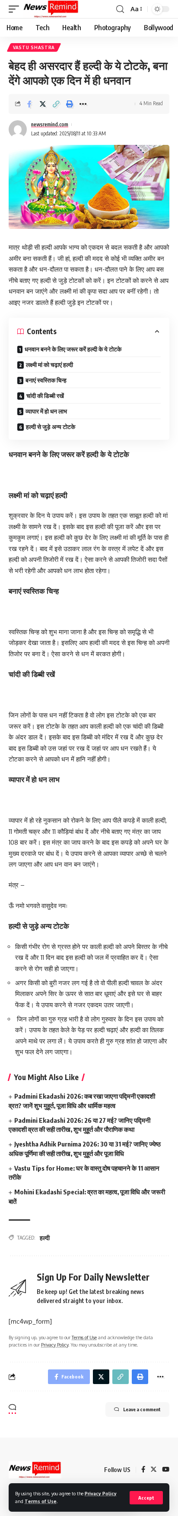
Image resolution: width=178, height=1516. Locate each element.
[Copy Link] (56, 104)
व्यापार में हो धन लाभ (46, 411)
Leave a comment (142, 1409)
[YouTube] (165, 1470)
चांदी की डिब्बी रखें (45, 395)
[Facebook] (143, 1470)
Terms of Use (41, 1501)
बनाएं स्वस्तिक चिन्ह (46, 380)
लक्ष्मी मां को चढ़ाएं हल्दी (49, 364)
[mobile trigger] (16, 9)
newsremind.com (49, 124)
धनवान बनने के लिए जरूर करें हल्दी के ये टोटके (73, 349)
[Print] (70, 104)
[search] (120, 9)
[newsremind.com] (51, 9)
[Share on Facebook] (29, 104)
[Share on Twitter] (43, 104)
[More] (83, 104)
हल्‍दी (45, 1237)
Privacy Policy (101, 1493)
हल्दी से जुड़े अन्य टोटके (50, 426)
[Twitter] (153, 1470)
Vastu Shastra (34, 47)
